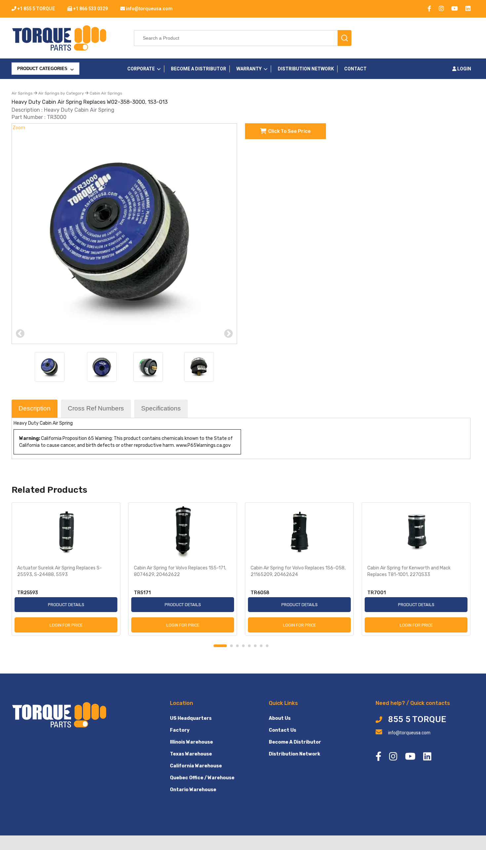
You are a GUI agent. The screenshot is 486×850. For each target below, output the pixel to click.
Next (228, 334)
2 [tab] (231, 645)
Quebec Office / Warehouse (202, 778)
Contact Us (282, 730)
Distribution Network (294, 754)
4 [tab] (243, 645)
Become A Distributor (295, 742)
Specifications (161, 408)
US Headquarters (191, 718)
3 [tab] (237, 645)
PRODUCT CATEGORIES (43, 68)
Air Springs (23, 93)
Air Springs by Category (61, 93)
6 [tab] (255, 645)
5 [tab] (249, 645)
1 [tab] (220, 645)
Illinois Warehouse (191, 742)
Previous (20, 334)
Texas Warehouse (191, 754)
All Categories (36, 82)
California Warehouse (196, 766)
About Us (280, 718)
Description (35, 408)
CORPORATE (141, 68)
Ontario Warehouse (193, 789)
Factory (179, 730)
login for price (66, 625)
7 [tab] (261, 645)
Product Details (66, 604)
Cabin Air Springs (105, 93)
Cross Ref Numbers (96, 408)
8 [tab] (267, 645)
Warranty (249, 68)
